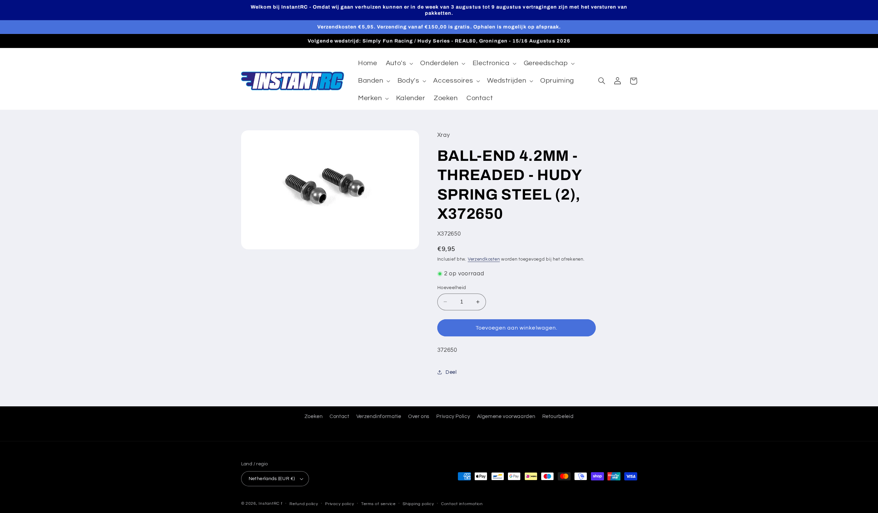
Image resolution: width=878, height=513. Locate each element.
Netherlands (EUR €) (272, 478)
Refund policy (303, 504)
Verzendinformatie (378, 416)
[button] (398, 63)
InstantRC (269, 503)
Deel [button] (451, 372)
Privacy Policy (453, 416)
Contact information (462, 504)
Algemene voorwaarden (506, 416)
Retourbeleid (558, 416)
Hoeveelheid (451, 287)
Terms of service (378, 504)
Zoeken (314, 416)
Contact (339, 416)
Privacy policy (339, 504)
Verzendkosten (484, 259)
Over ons (418, 416)
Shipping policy (418, 504)
